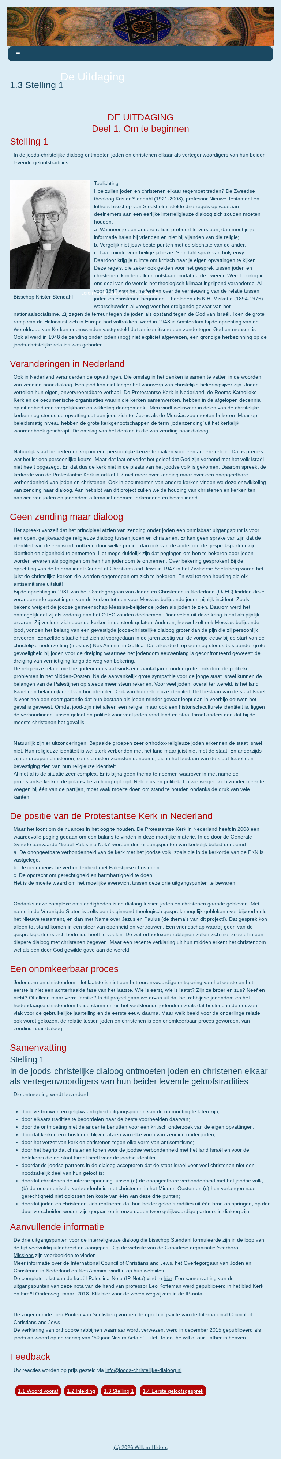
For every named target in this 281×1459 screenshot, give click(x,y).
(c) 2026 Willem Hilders (141, 1447)
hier (168, 1278)
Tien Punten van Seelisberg (85, 1314)
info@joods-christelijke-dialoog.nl (143, 1370)
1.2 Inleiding (81, 1391)
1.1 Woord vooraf (38, 1391)
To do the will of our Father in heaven (203, 1337)
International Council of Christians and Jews (121, 1263)
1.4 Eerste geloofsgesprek (173, 1391)
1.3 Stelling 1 (119, 1391)
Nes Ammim (92, 1271)
